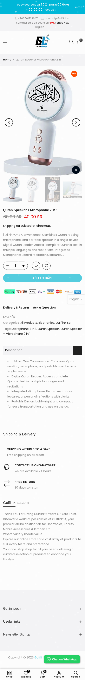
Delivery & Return (16, 307)
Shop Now (63, 22)
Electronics (46, 323)
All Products (28, 323)
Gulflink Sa (63, 323)
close (8, 7)
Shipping (9, 226)
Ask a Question (44, 307)
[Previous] (9, 122)
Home (7, 60)
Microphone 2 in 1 (24, 329)
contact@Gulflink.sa (58, 18)
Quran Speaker (48, 329)
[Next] (76, 122)
